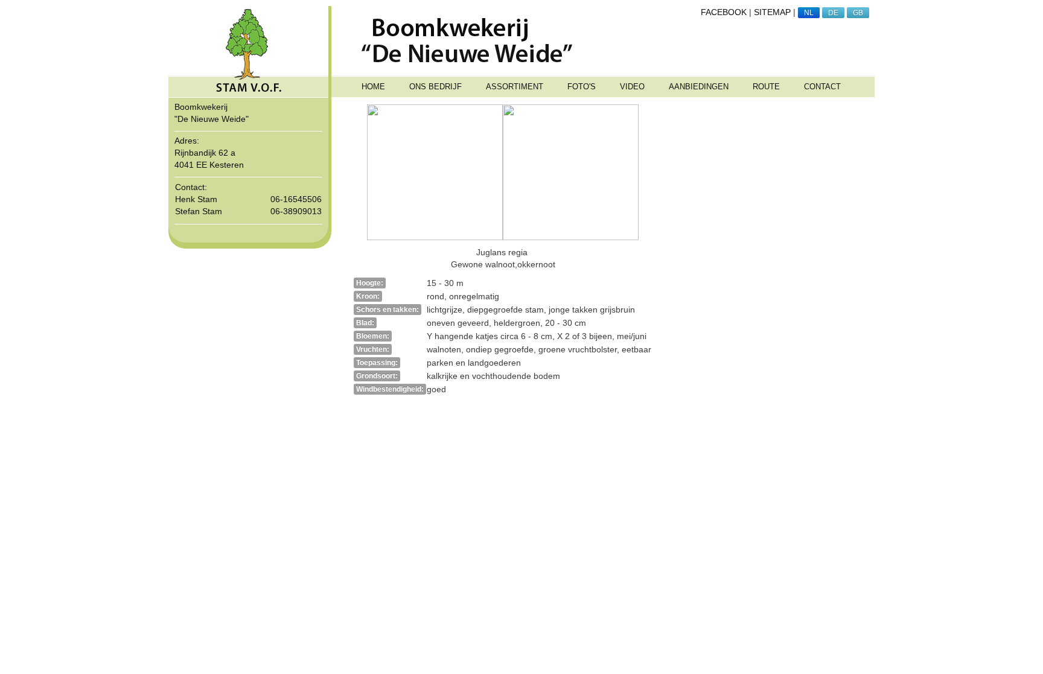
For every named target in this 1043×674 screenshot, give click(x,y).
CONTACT (822, 86)
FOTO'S (581, 86)
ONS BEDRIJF (435, 86)
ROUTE (766, 86)
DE (833, 12)
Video (632, 86)
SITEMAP (772, 12)
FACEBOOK (724, 12)
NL (809, 12)
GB (858, 12)
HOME (373, 86)
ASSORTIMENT (514, 86)
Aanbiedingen (699, 86)
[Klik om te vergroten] (435, 171)
